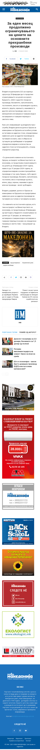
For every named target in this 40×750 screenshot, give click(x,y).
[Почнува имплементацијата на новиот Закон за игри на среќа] (7, 351)
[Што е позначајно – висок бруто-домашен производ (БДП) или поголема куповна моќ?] (7, 364)
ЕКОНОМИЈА (19, 18)
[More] (33, 59)
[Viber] (30, 277)
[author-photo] (20, 319)
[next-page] (7, 374)
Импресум (10, 738)
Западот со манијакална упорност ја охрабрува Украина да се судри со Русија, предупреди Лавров (10, 294)
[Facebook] (11, 277)
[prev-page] (3, 374)
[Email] (21, 277)
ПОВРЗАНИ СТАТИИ (9, 332)
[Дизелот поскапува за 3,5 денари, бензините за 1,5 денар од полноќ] (7, 341)
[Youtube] (26, 731)
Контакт (28, 741)
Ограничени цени (27, 262)
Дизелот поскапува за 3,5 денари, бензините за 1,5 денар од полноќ (25, 341)
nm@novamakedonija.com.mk (23, 716)
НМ (16, 51)
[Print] (26, 277)
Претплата (28, 738)
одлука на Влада (8, 265)
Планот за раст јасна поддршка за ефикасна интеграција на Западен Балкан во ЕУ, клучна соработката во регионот (29, 295)
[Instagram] (20, 730)
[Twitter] (16, 277)
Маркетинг (19, 738)
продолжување (15, 262)
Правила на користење (16, 741)
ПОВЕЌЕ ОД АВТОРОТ (27, 332)
